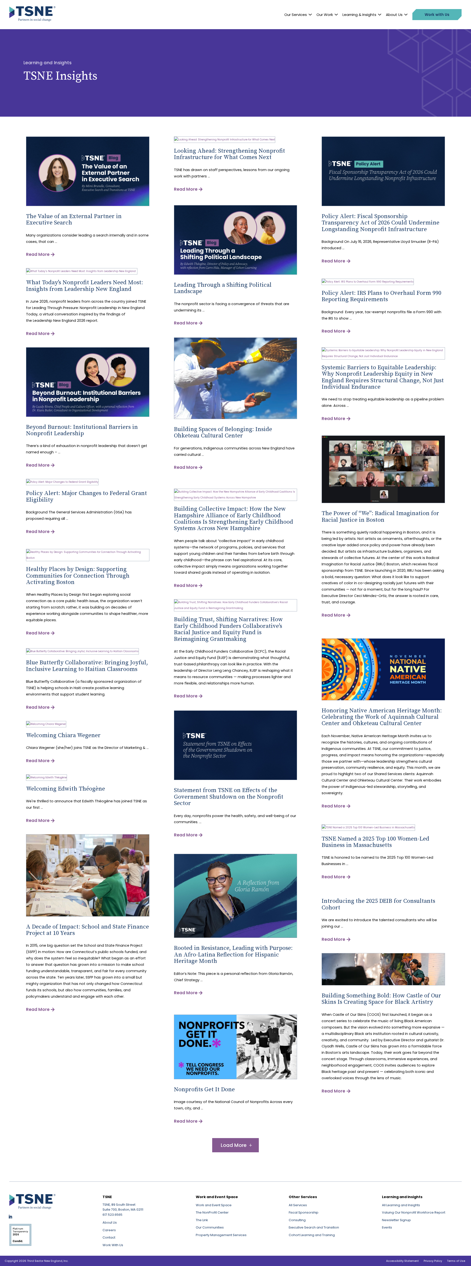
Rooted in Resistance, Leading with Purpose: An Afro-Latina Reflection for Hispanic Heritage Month (233, 954)
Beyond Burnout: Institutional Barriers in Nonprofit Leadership (82, 430)
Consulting (297, 1220)
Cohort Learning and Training (312, 1235)
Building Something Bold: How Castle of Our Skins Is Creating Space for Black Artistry (381, 999)
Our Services (295, 14)
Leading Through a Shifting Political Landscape (223, 288)
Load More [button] (234, 1145)
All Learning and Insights (401, 1205)
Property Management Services (221, 1235)
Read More (38, 254)
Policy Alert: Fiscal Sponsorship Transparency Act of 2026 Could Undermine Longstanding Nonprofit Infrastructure (380, 223)
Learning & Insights (359, 14)
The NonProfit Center (212, 1212)
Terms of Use (456, 1261)
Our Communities (210, 1227)
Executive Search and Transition (314, 1227)
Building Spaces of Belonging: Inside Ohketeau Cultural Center (223, 432)
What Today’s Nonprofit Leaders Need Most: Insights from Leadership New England (84, 286)
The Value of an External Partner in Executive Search (74, 219)
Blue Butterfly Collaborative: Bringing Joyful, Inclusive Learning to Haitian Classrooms (87, 666)
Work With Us (113, 1245)
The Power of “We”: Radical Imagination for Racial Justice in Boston (380, 516)
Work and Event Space (214, 1205)
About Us (394, 14)
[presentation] (87, 205)
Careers (109, 1230)
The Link (202, 1220)
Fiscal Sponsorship (303, 1212)
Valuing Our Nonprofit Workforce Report (413, 1212)
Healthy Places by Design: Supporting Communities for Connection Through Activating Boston (78, 576)
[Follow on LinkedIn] (10, 1217)
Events (387, 1227)
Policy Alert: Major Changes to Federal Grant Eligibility (86, 496)
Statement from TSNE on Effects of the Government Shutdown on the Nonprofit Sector (228, 797)
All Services (298, 1205)
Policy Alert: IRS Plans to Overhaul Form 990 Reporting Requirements (381, 296)
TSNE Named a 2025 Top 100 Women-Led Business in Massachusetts (375, 842)
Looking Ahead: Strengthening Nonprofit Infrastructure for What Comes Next (229, 154)
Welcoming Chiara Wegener (63, 735)
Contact (109, 1237)
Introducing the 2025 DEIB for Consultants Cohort (378, 904)
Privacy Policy (433, 1261)
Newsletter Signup (396, 1220)
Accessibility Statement (402, 1261)
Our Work (324, 14)
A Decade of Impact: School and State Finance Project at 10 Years (87, 930)
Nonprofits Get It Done (204, 1089)
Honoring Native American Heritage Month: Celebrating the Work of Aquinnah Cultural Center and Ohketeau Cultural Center (382, 717)
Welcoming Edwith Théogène (65, 789)
